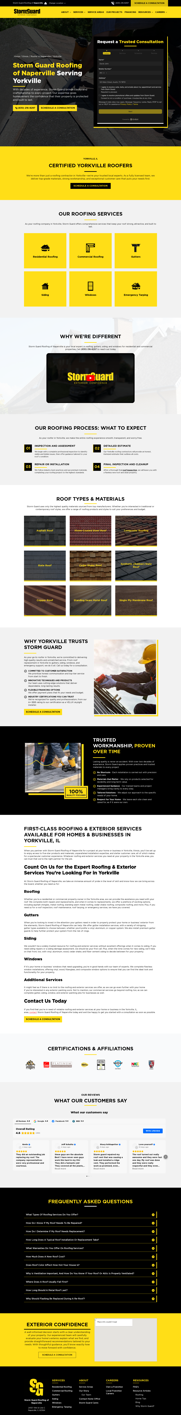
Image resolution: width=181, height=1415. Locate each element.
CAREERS (160, 12)
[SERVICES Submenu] (85, 12)
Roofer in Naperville (41, 56)
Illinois (25, 56)
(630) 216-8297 (122, 3)
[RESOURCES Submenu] (152, 12)
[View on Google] (18, 1145)
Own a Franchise (114, 1387)
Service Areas (86, 1387)
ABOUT (65, 12)
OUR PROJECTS (114, 12)
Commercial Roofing (62, 1391)
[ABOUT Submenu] (70, 12)
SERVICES (78, 12)
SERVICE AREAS (96, 12)
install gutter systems (146, 253)
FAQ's (136, 1387)
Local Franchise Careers (114, 1392)
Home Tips (140, 1399)
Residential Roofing (62, 1387)
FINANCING (130, 12)
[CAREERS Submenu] (166, 12)
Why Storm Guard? (144, 1406)
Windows (56, 1403)
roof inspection (130, 470)
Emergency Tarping (62, 1407)
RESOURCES (144, 12)
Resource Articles (142, 1391)
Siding (55, 1399)
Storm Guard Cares (88, 1403)
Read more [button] (60, 1169)
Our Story (84, 1391)
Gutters (56, 1395)
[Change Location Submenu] (64, 3)
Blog (137, 1402)
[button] (13, 1157)
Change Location (56, 3)
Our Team (86, 1395)
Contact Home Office (89, 1399)
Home (17, 56)
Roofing (139, 1395)
